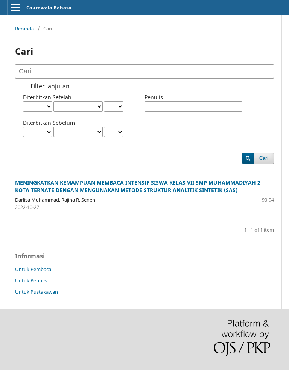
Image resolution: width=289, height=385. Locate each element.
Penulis (153, 97)
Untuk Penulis (31, 280)
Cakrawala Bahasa (48, 7)
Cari (264, 158)
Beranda (24, 28)
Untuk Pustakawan (36, 291)
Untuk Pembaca (33, 269)
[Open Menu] (15, 7)
